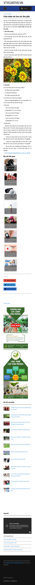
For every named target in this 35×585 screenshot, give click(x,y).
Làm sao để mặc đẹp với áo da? (18, 459)
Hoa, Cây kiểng (8, 13)
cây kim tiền (9, 562)
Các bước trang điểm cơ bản (10, 542)
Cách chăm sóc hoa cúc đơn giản (17, 16)
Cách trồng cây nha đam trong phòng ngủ (20, 429)
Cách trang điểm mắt (8, 536)
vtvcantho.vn (13, 3)
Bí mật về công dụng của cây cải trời (19, 451)
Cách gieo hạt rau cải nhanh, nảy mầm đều (20, 444)
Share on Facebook (11, 289)
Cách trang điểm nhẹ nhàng (10, 539)
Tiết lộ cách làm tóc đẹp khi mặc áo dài (20, 481)
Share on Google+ (11, 280)
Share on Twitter (10, 284)
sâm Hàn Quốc (7, 303)
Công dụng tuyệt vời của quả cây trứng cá (13, 549)
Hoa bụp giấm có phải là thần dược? (12, 546)
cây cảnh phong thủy (17, 562)
